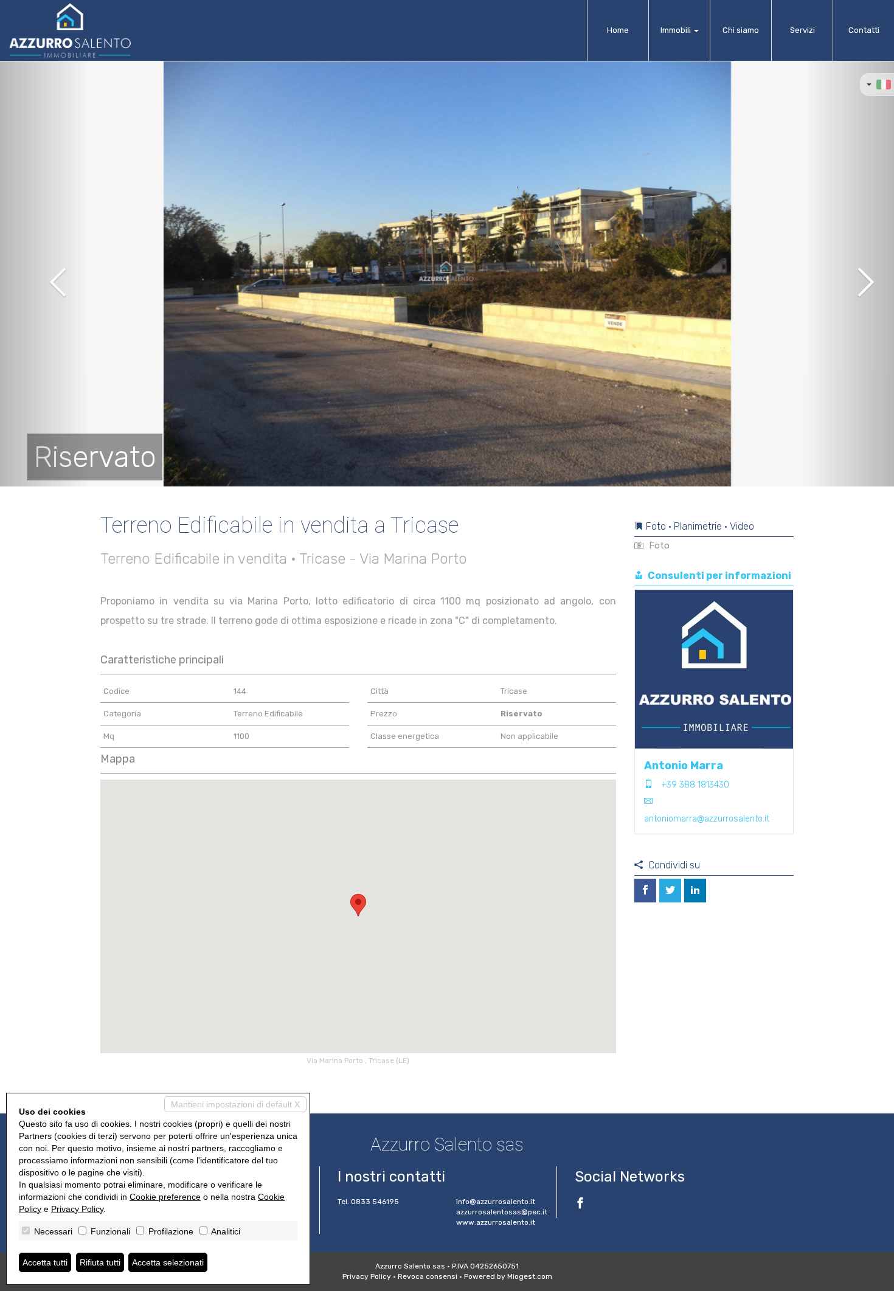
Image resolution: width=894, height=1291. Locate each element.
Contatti (863, 30)
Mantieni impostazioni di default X (235, 1104)
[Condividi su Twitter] (670, 890)
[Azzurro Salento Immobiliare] (70, 30)
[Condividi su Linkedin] (695, 890)
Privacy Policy (366, 1276)
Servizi (802, 30)
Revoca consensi (427, 1276)
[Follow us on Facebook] (580, 1205)
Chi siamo (740, 30)
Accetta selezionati (168, 1262)
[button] (44, 273)
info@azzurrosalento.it (495, 1201)
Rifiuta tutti (100, 1262)
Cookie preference (165, 1197)
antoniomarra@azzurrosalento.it (706, 819)
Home (618, 30)
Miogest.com (529, 1276)
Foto (658, 545)
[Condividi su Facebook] (645, 890)
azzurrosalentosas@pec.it (501, 1212)
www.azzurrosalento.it (495, 1222)
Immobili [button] (676, 30)
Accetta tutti (45, 1262)
